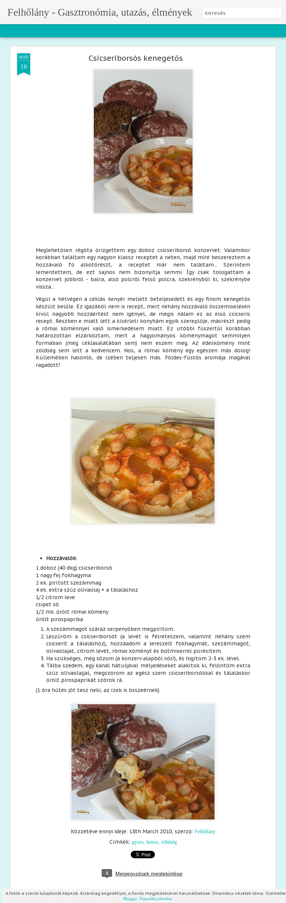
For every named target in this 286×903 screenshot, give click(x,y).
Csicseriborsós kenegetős (136, 58)
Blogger (130, 898)
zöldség (169, 842)
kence (152, 842)
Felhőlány (205, 831)
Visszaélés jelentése (155, 898)
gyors (137, 842)
